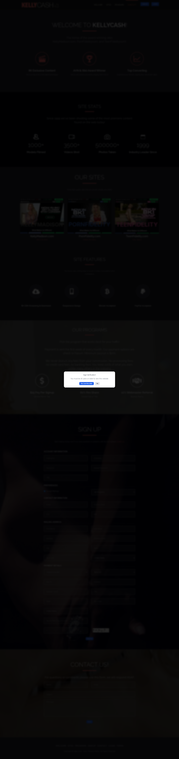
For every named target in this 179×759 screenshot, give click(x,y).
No (97, 383)
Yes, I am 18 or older (86, 383)
